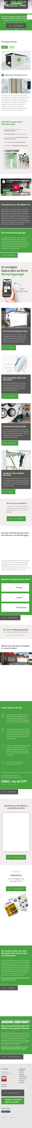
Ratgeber (9, 512)
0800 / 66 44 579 (13, 781)
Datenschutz (13, 1117)
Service (11, 491)
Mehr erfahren (11, 255)
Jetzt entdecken (18, 518)
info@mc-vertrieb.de (13, 1100)
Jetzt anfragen (11, 791)
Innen (12, 47)
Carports (3, 1086)
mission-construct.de (13, 1056)
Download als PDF (18, 857)
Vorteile (21, 1071)
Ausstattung (12, 443)
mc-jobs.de (10, 988)
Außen (4, 47)
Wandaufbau (12, 396)
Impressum (4, 1117)
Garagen (11, 347)
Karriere (22, 1080)
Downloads (22, 1078)
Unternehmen (23, 1076)
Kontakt (21, 1082)
